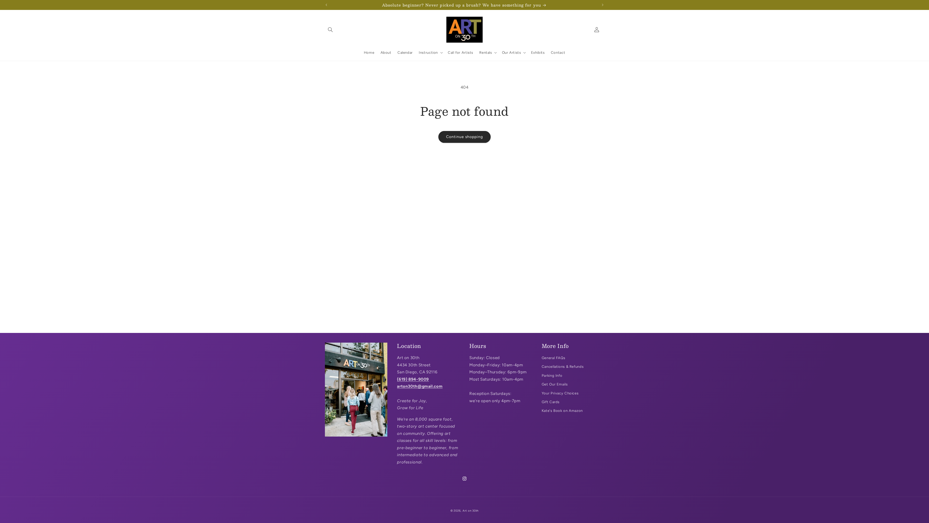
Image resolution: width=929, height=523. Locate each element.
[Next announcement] (602, 5)
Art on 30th (471, 510)
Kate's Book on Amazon (562, 410)
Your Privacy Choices (560, 393)
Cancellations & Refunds (563, 366)
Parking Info (552, 375)
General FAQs (553, 358)
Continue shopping (464, 136)
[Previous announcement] (326, 5)
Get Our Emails (555, 384)
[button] (330, 29)
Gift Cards (551, 402)
